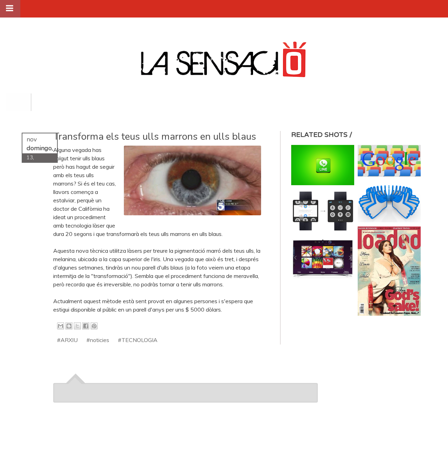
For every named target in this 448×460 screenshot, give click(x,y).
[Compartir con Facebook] (85, 325)
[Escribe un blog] (68, 325)
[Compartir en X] (77, 325)
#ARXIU (67, 339)
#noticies (97, 339)
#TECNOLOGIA (138, 339)
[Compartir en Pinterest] (94, 325)
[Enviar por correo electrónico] (60, 325)
